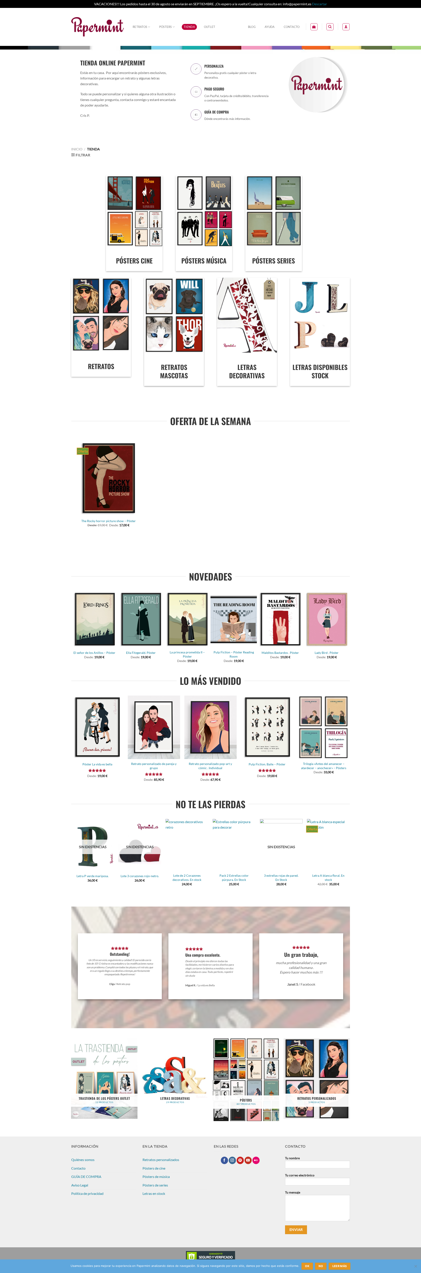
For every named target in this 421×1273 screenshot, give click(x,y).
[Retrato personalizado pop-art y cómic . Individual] (210, 727)
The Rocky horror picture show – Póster (108, 521)
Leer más (339, 1266)
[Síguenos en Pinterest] (240, 1160)
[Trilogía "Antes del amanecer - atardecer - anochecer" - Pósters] (324, 727)
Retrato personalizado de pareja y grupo (154, 766)
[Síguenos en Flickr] (256, 1160)
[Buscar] (330, 26)
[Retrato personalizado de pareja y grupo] (154, 727)
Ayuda (270, 27)
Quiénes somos (83, 1160)
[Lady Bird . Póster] (326, 619)
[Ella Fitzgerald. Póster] (141, 619)
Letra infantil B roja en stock (305, 876)
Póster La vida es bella (97, 764)
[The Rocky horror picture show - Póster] (108, 478)
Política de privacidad (87, 1193)
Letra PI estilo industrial (164, 876)
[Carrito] (314, 26)
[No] (415, 1267)
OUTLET (209, 27)
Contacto (292, 27)
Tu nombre (292, 1158)
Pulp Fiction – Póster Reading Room (234, 654)
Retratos (140, 27)
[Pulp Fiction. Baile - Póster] (267, 727)
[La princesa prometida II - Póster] (187, 619)
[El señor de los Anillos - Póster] (94, 619)
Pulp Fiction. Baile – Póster (267, 764)
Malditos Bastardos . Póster (280, 653)
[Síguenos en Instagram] (232, 1160)
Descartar (319, 4)
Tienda (189, 27)
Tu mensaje (292, 1192)
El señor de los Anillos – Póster (94, 653)
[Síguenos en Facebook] (224, 1160)
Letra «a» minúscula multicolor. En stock (211, 878)
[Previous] (73, 628)
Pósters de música (156, 1176)
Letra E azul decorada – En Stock (258, 878)
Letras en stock (154, 1193)
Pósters (165, 27)
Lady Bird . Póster (327, 653)
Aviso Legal (79, 1185)
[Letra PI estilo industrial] (164, 845)
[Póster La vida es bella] (97, 727)
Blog (252, 27)
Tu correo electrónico (299, 1175)
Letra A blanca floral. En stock (69, 878)
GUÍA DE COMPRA (86, 1176)
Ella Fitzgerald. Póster (141, 653)
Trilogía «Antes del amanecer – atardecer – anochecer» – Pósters (323, 766)
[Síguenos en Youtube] (248, 1160)
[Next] (347, 628)
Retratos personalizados (161, 1160)
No (321, 1266)
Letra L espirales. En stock (116, 876)
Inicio (76, 149)
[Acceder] (346, 26)
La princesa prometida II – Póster (187, 654)
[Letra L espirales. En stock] (116, 845)
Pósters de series (155, 1185)
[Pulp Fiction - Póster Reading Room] (233, 619)
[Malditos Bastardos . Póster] (280, 619)
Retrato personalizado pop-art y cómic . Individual (210, 766)
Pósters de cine (154, 1168)
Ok (307, 1266)
